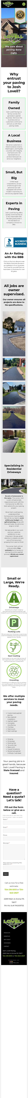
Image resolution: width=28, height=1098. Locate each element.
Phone (5, 835)
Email (5, 827)
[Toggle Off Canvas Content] (23, 4)
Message (6, 843)
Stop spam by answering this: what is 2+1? (12, 863)
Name (5, 819)
